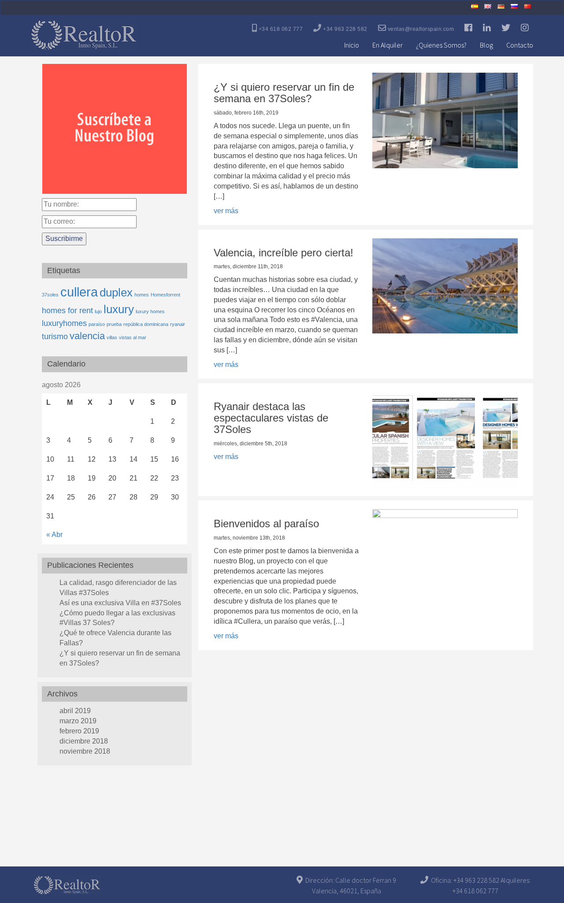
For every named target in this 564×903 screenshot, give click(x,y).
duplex (116, 292)
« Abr (54, 534)
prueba (114, 324)
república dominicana (145, 324)
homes (141, 294)
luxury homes (150, 311)
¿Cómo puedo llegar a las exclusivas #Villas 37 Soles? (117, 618)
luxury (119, 309)
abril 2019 (75, 710)
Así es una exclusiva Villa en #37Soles (120, 603)
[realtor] (84, 30)
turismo (55, 336)
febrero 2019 (79, 731)
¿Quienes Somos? (441, 45)
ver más (226, 211)
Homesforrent (165, 294)
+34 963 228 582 (344, 29)
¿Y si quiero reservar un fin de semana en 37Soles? (119, 658)
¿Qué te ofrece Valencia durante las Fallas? (115, 638)
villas (112, 337)
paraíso (97, 324)
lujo (98, 311)
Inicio (351, 45)
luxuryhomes (64, 323)
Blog (486, 45)
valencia (87, 335)
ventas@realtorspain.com (420, 29)
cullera (79, 292)
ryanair (177, 324)
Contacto (519, 45)
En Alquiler (387, 45)
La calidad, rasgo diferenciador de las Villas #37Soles (118, 587)
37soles (50, 294)
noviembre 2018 (84, 751)
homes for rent (67, 310)
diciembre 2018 (83, 741)
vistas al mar (132, 337)
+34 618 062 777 (280, 29)
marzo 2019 (77, 721)
